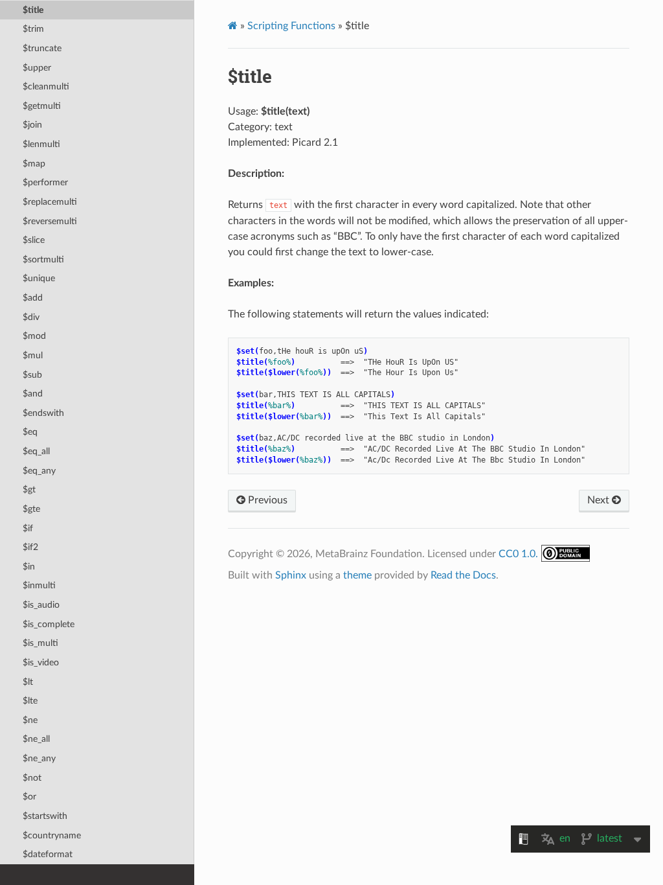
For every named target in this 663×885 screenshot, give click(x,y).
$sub (32, 375)
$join (32, 125)
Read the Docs (463, 575)
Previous (266, 500)
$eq (30, 432)
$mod (34, 336)
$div (31, 317)
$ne (30, 720)
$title (33, 10)
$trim (33, 29)
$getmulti (42, 106)
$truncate (42, 48)
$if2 (30, 547)
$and (33, 393)
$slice (34, 240)
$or (29, 796)
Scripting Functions (291, 26)
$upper (37, 68)
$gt (29, 489)
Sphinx (290, 575)
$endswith (43, 413)
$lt (28, 682)
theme (357, 575)
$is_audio (41, 605)
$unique (39, 278)
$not (32, 778)
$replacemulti (50, 202)
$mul (33, 355)
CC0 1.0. (518, 554)
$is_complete (48, 624)
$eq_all (36, 451)
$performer (45, 182)
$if (28, 528)
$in (29, 566)
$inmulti (39, 585)
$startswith (45, 816)
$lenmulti (41, 144)
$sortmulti (43, 259)
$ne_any (39, 758)
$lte (30, 701)
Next (599, 500)
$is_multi (40, 643)
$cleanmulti (46, 86)
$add (33, 298)
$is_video (41, 662)
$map (34, 163)
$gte (31, 509)
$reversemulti (50, 221)
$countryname (52, 835)
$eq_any (39, 471)
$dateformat (48, 854)
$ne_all (36, 739)
